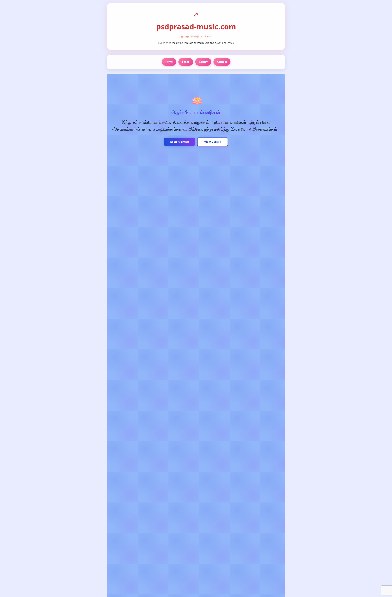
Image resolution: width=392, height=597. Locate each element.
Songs (185, 61)
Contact (222, 61)
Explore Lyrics (179, 141)
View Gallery (212, 141)
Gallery (203, 61)
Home (169, 61)
